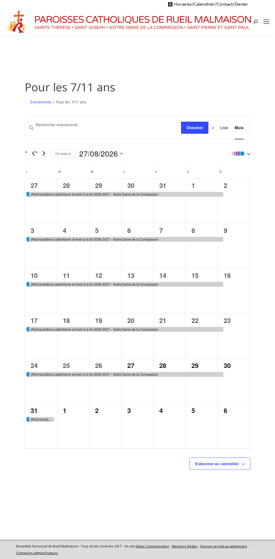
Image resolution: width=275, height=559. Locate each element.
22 (194, 320)
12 (98, 275)
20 (130, 320)
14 (162, 275)
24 (34, 365)
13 (130, 275)
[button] (239, 153)
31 (162, 185)
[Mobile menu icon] (266, 21)
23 (227, 320)
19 (98, 320)
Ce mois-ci (63, 153)
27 (34, 185)
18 (66, 320)
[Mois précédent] (33, 153)
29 (98, 185)
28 (66, 185)
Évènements (41, 102)
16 (227, 275)
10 (34, 275)
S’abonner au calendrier (217, 463)
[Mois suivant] (44, 153)
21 (162, 320)
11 (66, 275)
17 (34, 320)
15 (194, 275)
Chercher (194, 127)
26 (98, 365)
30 (130, 185)
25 (66, 365)
